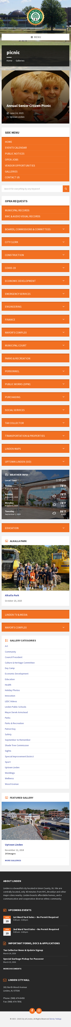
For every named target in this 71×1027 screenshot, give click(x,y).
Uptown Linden (17, 116)
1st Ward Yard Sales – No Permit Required (35, 917)
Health (8, 684)
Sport (8, 761)
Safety (8, 734)
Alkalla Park (12, 595)
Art (6, 646)
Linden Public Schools (15, 706)
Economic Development (16, 673)
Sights (8, 750)
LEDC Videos (11, 701)
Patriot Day (10, 728)
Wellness (9, 778)
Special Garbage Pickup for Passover (23, 958)
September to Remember (18, 739)
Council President (13, 657)
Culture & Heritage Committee (20, 662)
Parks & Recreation (14, 723)
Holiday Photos (12, 690)
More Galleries (13, 860)
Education (10, 679)
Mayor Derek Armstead (16, 712)
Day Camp (10, 668)
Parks (7, 717)
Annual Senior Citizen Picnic (29, 105)
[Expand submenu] (63, 229)
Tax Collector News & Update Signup (23, 950)
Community (10, 651)
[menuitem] (35, 142)
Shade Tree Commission (17, 745)
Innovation (10, 695)
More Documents (12, 968)
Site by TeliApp (55, 1019)
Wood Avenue (12, 783)
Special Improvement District (19, 756)
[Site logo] (35, 27)
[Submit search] (66, 188)
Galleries (20, 60)
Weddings (10, 772)
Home (9, 60)
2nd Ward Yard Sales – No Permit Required (36, 929)
